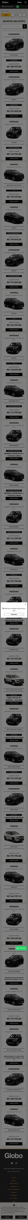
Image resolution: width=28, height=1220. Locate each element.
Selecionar (14, 614)
